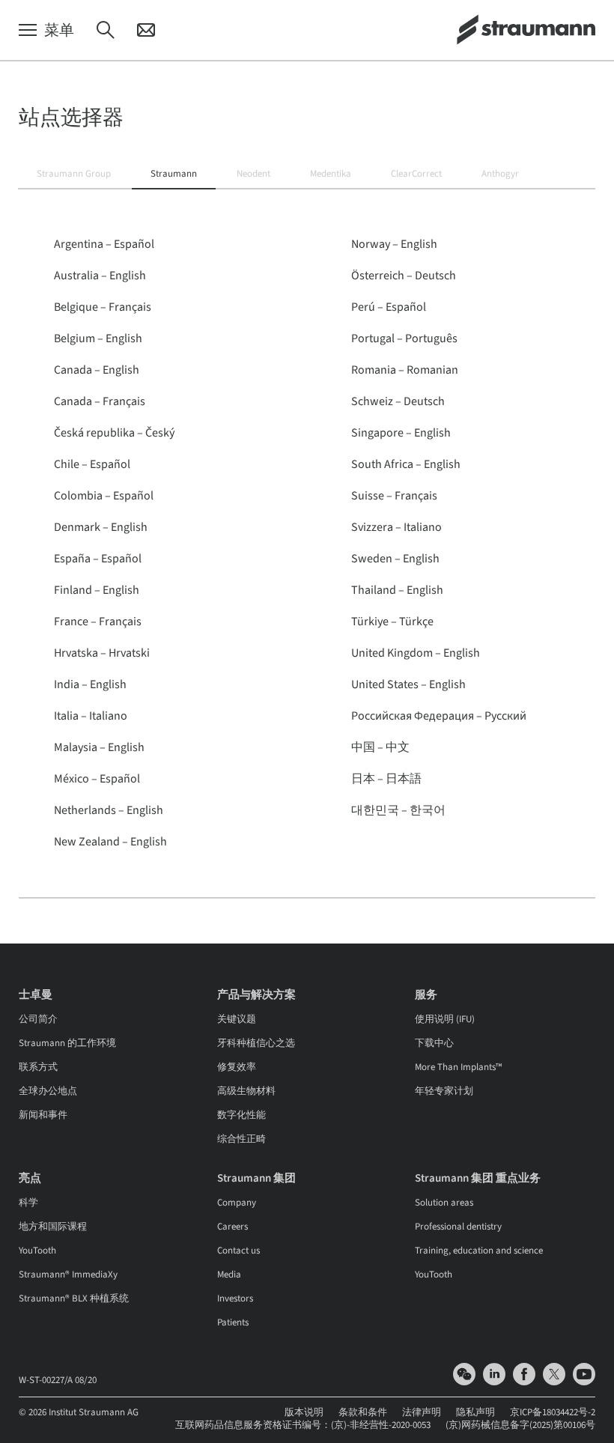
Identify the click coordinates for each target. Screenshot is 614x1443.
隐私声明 (475, 1412)
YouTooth (37, 1250)
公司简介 (38, 1019)
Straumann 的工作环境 (67, 1043)
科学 (28, 1202)
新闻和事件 (43, 1115)
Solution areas (444, 1202)
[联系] (146, 30)
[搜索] (106, 30)
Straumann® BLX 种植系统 (74, 1298)
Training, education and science (479, 1250)
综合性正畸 (241, 1139)
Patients (233, 1322)
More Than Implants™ (458, 1067)
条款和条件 (362, 1412)
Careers (232, 1226)
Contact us (238, 1250)
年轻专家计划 (444, 1091)
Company (236, 1202)
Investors (235, 1298)
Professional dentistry (458, 1226)
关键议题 (236, 1019)
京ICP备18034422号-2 (552, 1412)
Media (229, 1274)
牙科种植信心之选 (256, 1043)
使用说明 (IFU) (445, 1019)
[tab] (74, 174)
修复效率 (236, 1067)
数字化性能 (241, 1115)
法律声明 (421, 1412)
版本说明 (304, 1412)
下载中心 (434, 1043)
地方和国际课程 (53, 1226)
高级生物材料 (246, 1091)
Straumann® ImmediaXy (68, 1274)
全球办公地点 (48, 1091)
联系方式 (38, 1067)
